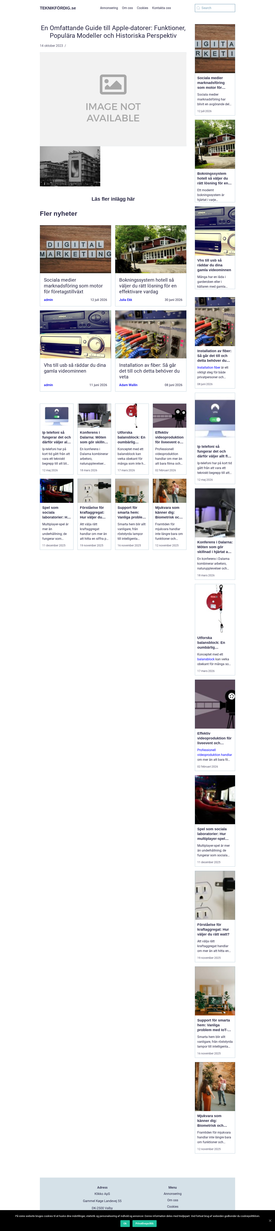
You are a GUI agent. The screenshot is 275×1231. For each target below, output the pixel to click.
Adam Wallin (128, 385)
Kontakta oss (161, 8)
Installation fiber (208, 367)
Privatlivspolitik (144, 1223)
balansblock (206, 659)
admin (48, 300)
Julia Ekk (125, 300)
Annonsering (109, 8)
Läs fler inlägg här (113, 199)
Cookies (142, 8)
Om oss (127, 8)
